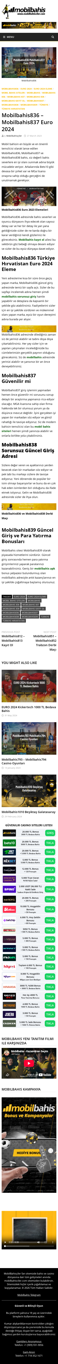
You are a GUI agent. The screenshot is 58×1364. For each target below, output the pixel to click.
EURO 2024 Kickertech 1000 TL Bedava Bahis (29, 709)
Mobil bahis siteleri (13, 92)
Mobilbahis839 (29, 104)
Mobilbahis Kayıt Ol (13, 100)
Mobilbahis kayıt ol (31, 239)
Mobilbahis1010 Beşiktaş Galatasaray (28, 812)
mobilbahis (34, 357)
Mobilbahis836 (10, 88)
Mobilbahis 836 (11, 604)
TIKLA (50, 843)
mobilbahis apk (44, 568)
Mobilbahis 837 (16, 96)
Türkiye (43, 104)
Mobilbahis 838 (35, 96)
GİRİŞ (50, 833)
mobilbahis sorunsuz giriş (19, 296)
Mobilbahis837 (35, 100)
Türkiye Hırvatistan (13, 108)
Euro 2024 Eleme (43, 88)
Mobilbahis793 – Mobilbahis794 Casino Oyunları (24, 761)
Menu (10, 37)
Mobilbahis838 (10, 104)
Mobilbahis (33, 92)
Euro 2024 (26, 88)
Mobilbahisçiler (14, 135)
